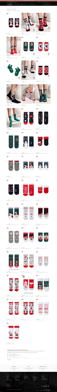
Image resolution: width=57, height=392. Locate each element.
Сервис (7, 373)
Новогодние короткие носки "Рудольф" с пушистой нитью (11, 272)
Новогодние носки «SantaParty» (9, 105)
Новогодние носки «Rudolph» (9, 81)
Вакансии (25, 378)
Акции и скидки (17, 377)
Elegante (25, 373)
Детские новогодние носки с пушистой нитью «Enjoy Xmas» (11, 224)
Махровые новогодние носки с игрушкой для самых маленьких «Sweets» (42, 153)
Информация (34, 373)
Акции (27, 4)
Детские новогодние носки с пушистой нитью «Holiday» (26, 129)
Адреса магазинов (26, 377)
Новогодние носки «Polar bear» (24, 105)
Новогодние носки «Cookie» (38, 105)
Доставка (8, 378)
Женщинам (15, 4)
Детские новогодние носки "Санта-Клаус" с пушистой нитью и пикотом (12, 248)
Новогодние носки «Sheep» (23, 81)
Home (24, 4)
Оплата (8, 377)
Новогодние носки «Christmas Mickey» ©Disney (40, 81)
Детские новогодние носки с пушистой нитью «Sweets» (41, 129)
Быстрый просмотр (13, 53)
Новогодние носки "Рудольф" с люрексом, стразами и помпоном (42, 272)
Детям (22, 4)
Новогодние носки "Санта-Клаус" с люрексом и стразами (26, 272)
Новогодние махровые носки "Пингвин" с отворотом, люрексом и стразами (42, 296)
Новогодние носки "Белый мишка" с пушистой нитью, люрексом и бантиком (27, 296)
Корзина (49, 4)
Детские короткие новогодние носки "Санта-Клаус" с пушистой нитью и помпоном (42, 224)
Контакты (43, 373)
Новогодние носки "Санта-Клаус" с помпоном (25, 248)
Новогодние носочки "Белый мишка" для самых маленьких (41, 248)
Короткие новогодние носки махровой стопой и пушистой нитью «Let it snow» (27, 153)
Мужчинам (19, 4)
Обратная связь (35, 378)
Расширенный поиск (35, 377)
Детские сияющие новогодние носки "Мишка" (25, 224)
